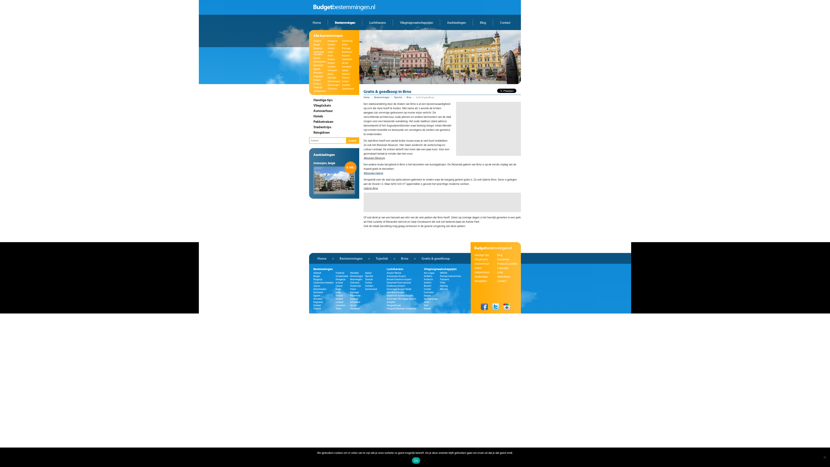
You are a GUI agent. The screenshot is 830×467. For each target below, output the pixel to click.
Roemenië (347, 52)
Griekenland (319, 91)
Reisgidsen (321, 132)
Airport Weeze (394, 273)
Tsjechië (346, 74)
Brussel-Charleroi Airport (399, 279)
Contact (505, 22)
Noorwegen (334, 85)
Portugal (346, 48)
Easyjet (427, 295)
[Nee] (824, 457)
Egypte (316, 69)
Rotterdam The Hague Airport (401, 298)
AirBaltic (428, 276)
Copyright (503, 268)
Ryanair (427, 308)
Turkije (345, 81)
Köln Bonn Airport (396, 292)
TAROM (443, 273)
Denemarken (319, 61)
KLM (426, 305)
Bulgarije (317, 48)
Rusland (346, 55)
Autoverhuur (323, 111)
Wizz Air (444, 289)
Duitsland (318, 65)
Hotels (318, 116)
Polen (345, 44)
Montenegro (334, 81)
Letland (331, 66)
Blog (483, 22)
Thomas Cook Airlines (450, 276)
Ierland (331, 44)
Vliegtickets (322, 105)
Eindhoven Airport (396, 286)
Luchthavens (377, 22)
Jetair (426, 302)
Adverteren (503, 276)
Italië (330, 55)
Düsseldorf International (399, 282)
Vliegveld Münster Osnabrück (401, 308)
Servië (345, 63)
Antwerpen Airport (396, 276)
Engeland (318, 76)
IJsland (331, 48)
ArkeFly (427, 282)
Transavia (444, 279)
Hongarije (333, 41)
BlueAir (427, 286)
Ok (416, 460)
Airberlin (428, 279)
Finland (317, 83)
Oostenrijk (347, 41)
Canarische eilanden (318, 53)
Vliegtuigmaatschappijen (416, 22)
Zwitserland (348, 88)
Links (500, 272)
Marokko (332, 77)
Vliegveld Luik (394, 305)
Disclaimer (503, 259)
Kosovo (331, 59)
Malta (330, 74)
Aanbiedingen (456, 22)
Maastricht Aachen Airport (400, 295)
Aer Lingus (429, 273)
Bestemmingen (345, 22)
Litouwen (332, 70)
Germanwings (431, 298)
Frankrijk (317, 87)
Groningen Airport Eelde (399, 289)
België (316, 44)
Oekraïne (332, 88)
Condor (427, 289)
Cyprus (316, 58)
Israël (330, 52)
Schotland (347, 59)
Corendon (429, 292)
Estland (317, 80)
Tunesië (346, 77)
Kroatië (331, 63)
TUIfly (442, 282)
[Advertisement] (488, 129)
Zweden (346, 85)
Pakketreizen (323, 121)
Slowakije (346, 66)
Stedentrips (322, 127)
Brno (409, 97)
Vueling (444, 286)
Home (317, 22)
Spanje (345, 70)
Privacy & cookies (507, 263)
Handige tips (323, 100)
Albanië (317, 41)
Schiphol (391, 302)
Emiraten (317, 72)
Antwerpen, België (324, 163)
